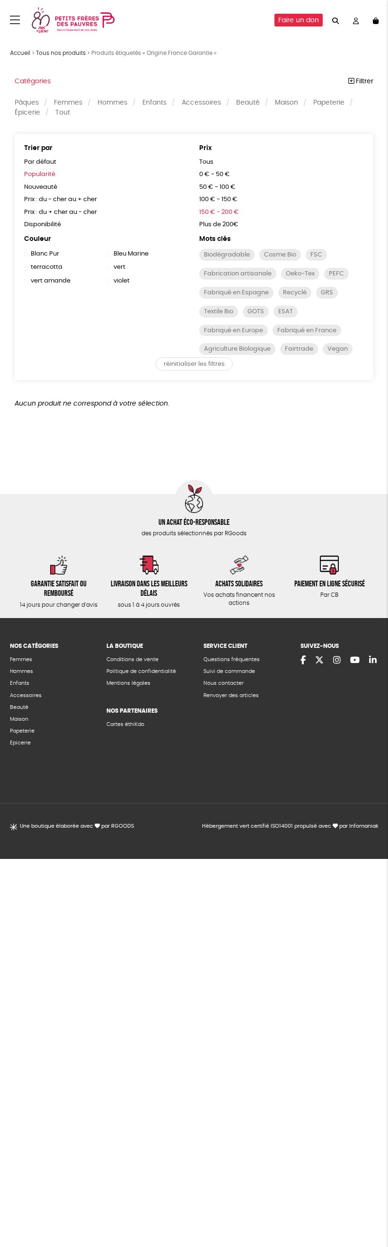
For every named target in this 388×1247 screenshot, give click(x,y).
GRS (327, 293)
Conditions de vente (132, 659)
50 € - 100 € (217, 187)
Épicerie (27, 112)
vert (119, 267)
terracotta (46, 267)
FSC (316, 255)
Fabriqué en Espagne (236, 293)
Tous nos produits (61, 53)
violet (121, 281)
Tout (62, 112)
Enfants (154, 102)
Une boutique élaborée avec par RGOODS (77, 826)
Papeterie (328, 102)
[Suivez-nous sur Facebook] (303, 660)
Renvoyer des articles (231, 695)
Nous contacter (223, 683)
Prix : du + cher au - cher (60, 212)
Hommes (112, 102)
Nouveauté (40, 187)
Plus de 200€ (218, 224)
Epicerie (20, 742)
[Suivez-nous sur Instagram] (337, 660)
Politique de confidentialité (141, 671)
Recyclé (295, 293)
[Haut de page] (369, 1209)
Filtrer (363, 81)
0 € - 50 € (214, 174)
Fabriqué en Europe (233, 330)
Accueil (20, 53)
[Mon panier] (376, 20)
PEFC (336, 274)
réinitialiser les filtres (194, 364)
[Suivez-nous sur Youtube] (355, 660)
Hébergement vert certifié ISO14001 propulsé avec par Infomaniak (290, 826)
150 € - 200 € (219, 212)
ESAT (285, 312)
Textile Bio (218, 312)
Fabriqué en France (306, 330)
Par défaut (40, 162)
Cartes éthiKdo (125, 724)
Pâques (27, 102)
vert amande (51, 281)
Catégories (33, 81)
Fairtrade (299, 349)
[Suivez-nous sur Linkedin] (373, 660)
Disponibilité (42, 224)
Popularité (39, 174)
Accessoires (201, 102)
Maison (286, 102)
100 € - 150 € (218, 199)
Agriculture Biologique (237, 349)
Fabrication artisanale (238, 274)
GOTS (255, 312)
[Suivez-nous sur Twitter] (319, 660)
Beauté (248, 102)
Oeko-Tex (300, 274)
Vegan (337, 349)
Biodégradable (227, 255)
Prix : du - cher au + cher (60, 199)
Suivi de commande (229, 671)
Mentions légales (128, 683)
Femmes (68, 102)
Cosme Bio (280, 255)
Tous (206, 162)
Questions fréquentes (231, 659)
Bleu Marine (131, 254)
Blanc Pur (45, 254)
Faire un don (298, 20)
